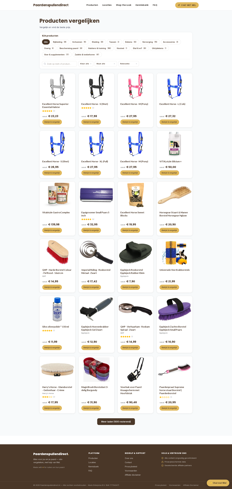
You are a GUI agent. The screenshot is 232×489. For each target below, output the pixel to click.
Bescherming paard (71, 48)
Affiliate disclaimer (133, 475)
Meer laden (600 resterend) (116, 421)
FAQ (155, 5)
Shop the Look (123, 5)
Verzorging (149, 42)
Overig (48, 48)
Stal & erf (139, 48)
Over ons (129, 458)
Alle (46, 42)
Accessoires (170, 42)
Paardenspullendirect (50, 5)
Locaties (107, 5)
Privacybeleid (131, 466)
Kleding (97, 42)
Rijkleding (59, 42)
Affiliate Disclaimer (191, 485)
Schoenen (79, 42)
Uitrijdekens (159, 48)
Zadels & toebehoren (87, 54)
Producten (92, 5)
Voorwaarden (131, 471)
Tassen (114, 42)
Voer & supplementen (56, 54)
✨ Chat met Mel (218, 483)
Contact (128, 462)
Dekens (130, 42)
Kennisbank (142, 5)
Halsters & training (99, 48)
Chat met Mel (188, 5)
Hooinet (122, 48)
